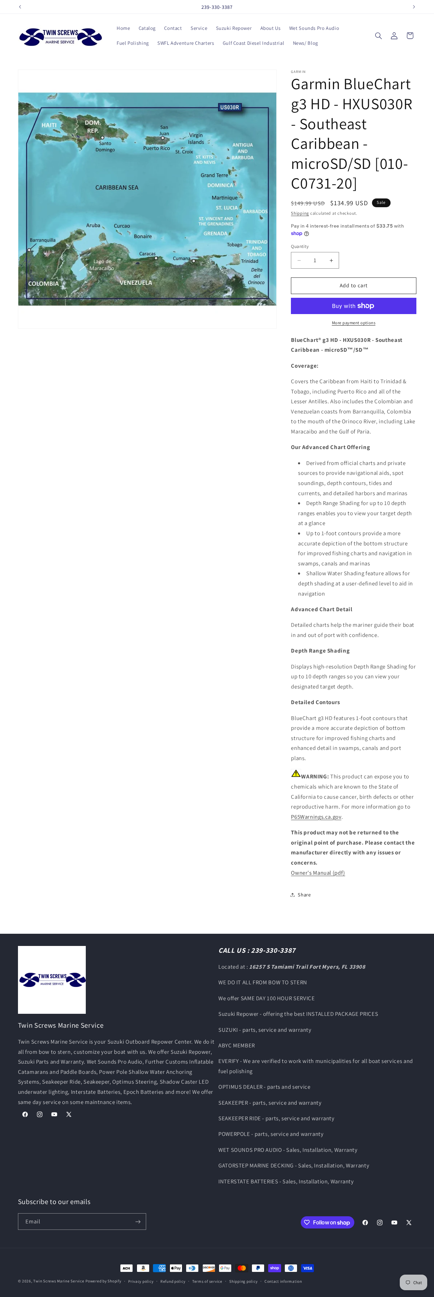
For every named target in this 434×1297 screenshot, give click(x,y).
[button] (378, 35)
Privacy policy (140, 1281)
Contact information (283, 1281)
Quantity (300, 247)
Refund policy (172, 1281)
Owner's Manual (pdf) (318, 872)
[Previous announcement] (20, 7)
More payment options (354, 323)
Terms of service (207, 1281)
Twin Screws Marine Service (58, 1280)
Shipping (300, 213)
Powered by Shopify (103, 1280)
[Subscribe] (137, 1221)
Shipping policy (243, 1281)
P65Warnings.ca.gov (316, 816)
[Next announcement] (414, 7)
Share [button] (304, 894)
